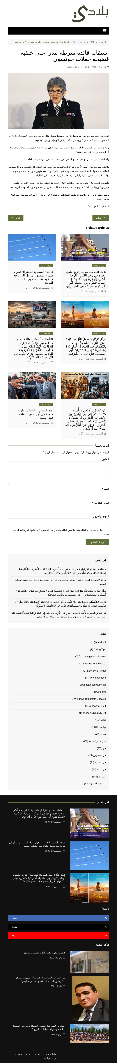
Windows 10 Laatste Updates (90, 699)
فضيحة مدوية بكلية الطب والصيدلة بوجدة (44, 952)
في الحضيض (99, 755)
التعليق (105, 459)
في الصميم (100, 762)
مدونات (102, 776)
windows (101, 691)
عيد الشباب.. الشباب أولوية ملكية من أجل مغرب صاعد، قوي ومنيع (35, 414)
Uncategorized (98, 677)
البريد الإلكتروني (100, 502)
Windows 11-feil (97, 706)
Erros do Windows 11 (94, 663)
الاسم (105, 489)
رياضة (103, 727)
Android (101, 642)
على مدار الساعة (97, 741)
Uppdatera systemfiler (94, 685)
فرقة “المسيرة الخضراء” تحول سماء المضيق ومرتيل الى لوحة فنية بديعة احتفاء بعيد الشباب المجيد (60, 582)
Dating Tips (100, 649)
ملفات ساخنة (73, 67)
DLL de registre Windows (92, 656)
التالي (17, 218)
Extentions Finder (96, 670)
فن (104, 748)
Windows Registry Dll (94, 713)
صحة (103, 734)
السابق (99, 218)
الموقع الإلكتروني (100, 516)
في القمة (101, 769)
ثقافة (103, 720)
